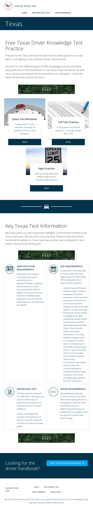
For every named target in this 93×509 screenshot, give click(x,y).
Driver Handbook (63, 13)
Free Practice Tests (41, 13)
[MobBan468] (46, 89)
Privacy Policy (55, 492)
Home (24, 13)
